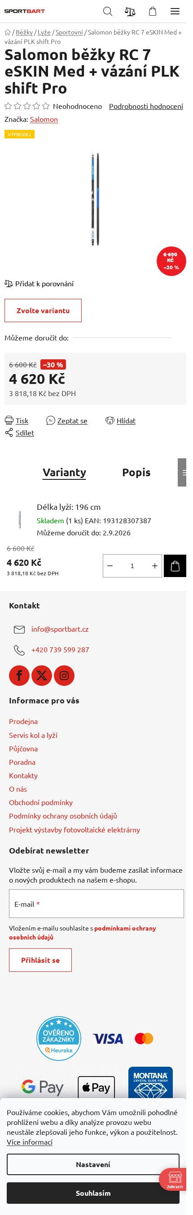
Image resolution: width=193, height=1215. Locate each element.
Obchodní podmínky (41, 801)
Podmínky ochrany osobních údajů (63, 815)
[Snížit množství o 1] (110, 566)
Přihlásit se (40, 960)
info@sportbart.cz (60, 628)
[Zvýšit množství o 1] (155, 566)
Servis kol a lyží (33, 734)
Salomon (44, 118)
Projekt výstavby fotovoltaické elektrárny (74, 829)
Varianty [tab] (64, 472)
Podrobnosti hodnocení (146, 105)
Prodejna (23, 720)
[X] (41, 675)
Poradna (22, 761)
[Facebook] (19, 675)
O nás (18, 788)
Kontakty (23, 775)
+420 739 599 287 (60, 649)
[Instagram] (64, 675)
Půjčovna (23, 748)
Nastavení (93, 1164)
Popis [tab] (136, 472)
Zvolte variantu (43, 310)
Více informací (30, 1141)
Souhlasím (93, 1193)
